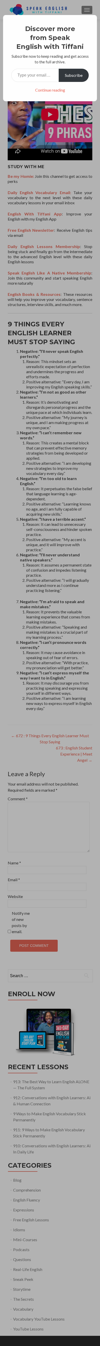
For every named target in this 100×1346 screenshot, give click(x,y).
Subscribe (74, 75)
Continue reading (50, 90)
